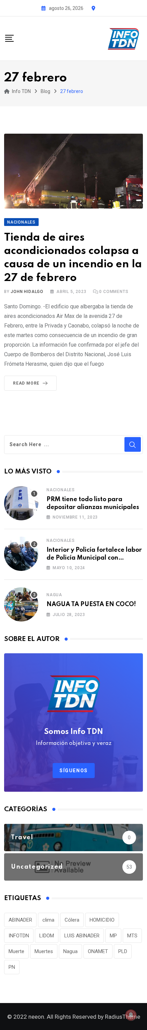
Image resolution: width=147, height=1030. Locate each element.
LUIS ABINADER (81, 936)
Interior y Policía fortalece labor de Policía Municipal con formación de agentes (94, 557)
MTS (132, 936)
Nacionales (60, 489)
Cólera (72, 920)
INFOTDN (19, 936)
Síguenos (73, 770)
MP (113, 936)
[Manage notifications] (130, 1014)
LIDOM (46, 936)
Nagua (54, 594)
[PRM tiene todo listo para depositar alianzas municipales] (21, 503)
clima (48, 920)
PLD (122, 951)
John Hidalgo (27, 291)
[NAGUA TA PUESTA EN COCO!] (21, 604)
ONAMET (98, 951)
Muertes (44, 951)
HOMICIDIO (102, 920)
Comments (113, 291)
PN (12, 967)
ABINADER (20, 920)
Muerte (16, 951)
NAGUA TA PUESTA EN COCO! (91, 604)
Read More (26, 383)
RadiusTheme (122, 1016)
